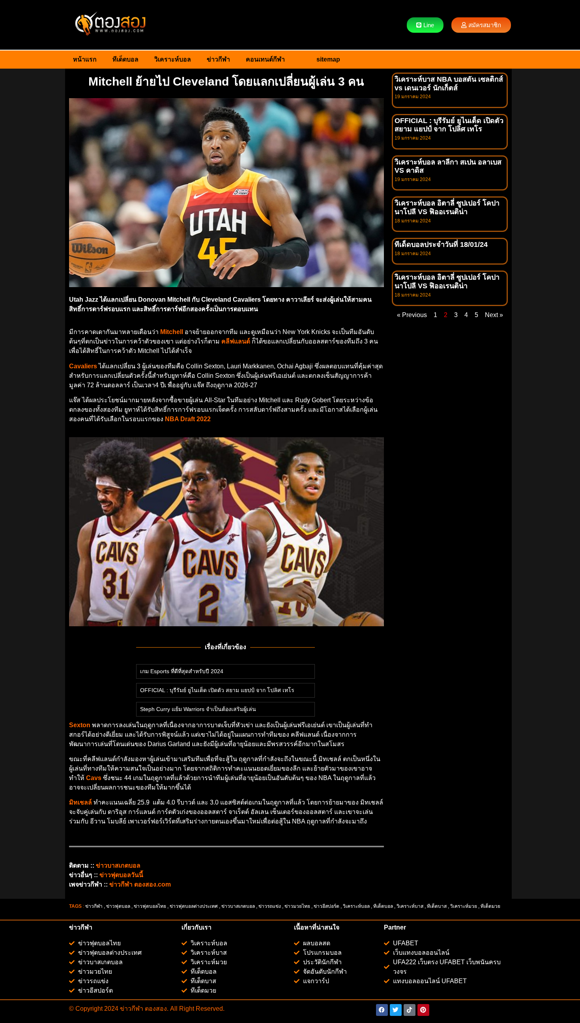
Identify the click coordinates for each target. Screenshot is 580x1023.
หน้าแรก (85, 59)
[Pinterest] (423, 1010)
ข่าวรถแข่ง (269, 906)
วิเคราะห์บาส (410, 906)
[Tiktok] (409, 1010)
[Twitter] (396, 1010)
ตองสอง (155, 1008)
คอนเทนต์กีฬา (265, 59)
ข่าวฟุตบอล (118, 906)
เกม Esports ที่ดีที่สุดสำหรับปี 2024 (181, 671)
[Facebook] (382, 1010)
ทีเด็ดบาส (437, 906)
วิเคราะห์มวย (463, 906)
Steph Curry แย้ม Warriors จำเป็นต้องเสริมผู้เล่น (198, 709)
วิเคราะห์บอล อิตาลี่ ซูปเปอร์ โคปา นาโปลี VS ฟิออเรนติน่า (447, 207)
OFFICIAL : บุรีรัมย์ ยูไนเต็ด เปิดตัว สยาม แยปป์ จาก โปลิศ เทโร (217, 690)
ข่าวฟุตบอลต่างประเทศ (194, 906)
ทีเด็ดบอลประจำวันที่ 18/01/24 (441, 244)
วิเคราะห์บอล (172, 59)
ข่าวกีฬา (218, 59)
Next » (494, 315)
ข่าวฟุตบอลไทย (150, 906)
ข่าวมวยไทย (297, 906)
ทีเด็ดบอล (125, 59)
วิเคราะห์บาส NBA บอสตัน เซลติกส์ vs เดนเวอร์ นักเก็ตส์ (449, 83)
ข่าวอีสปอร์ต (326, 906)
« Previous (412, 315)
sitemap (328, 59)
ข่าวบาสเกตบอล (238, 906)
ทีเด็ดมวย (491, 906)
